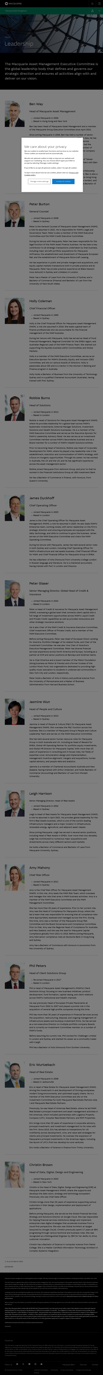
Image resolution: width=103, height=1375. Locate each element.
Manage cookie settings (39, 181)
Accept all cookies (63, 181)
